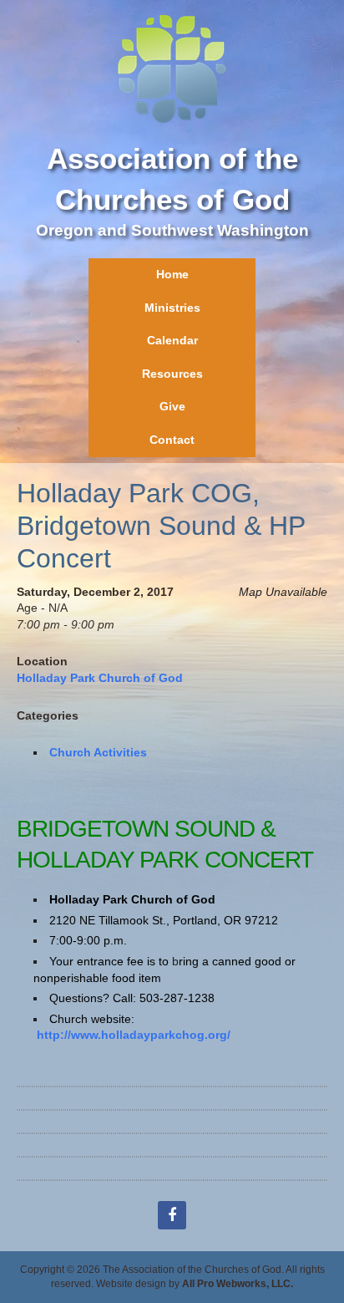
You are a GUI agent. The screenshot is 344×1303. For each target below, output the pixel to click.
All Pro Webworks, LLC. (237, 1284)
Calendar (172, 340)
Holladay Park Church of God (100, 678)
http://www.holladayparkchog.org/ (133, 1034)
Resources (172, 373)
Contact (172, 439)
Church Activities (98, 752)
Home (172, 274)
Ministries (172, 307)
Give (172, 406)
